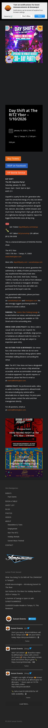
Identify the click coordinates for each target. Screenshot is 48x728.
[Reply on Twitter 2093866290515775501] (13, 641)
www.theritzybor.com (13, 256)
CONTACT (9, 545)
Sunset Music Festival (16, 541)
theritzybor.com (31, 300)
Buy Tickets (13, 158)
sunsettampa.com (35, 262)
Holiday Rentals (13, 537)
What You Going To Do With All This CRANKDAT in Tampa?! (23, 578)
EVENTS (8, 493)
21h (25, 628)
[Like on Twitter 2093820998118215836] (21, 666)
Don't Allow (26, 16)
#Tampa (30, 677)
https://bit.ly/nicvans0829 (21, 687)
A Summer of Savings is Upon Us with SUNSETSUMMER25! (19, 600)
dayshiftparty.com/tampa (28, 227)
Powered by (7, 16)
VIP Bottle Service (16, 172)
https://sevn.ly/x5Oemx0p (21, 662)
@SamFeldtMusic (31, 632)
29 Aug (26, 649)
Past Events (12, 497)
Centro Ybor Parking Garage (27, 312)
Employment (12, 529)
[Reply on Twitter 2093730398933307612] (13, 698)
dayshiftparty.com (20, 262)
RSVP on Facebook (16, 165)
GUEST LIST (9, 505)
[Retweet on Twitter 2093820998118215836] (17, 666)
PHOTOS (8, 513)
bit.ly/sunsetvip (23, 233)
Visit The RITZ (13, 533)
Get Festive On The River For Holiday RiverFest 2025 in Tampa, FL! (23, 592)
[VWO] (13, 16)
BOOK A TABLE (11, 501)
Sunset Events (17, 628)
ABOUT (8, 521)
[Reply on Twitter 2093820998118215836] (13, 666)
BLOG (7, 509)
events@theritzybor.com (16, 380)
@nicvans (15, 682)
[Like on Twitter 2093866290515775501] (22, 641)
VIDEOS (8, 517)
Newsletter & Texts (15, 525)
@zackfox (31, 653)
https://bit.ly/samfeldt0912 (26, 637)
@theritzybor (19, 655)
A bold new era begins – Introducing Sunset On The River (23, 585)
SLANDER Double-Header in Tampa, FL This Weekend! (22, 607)
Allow (40, 16)
